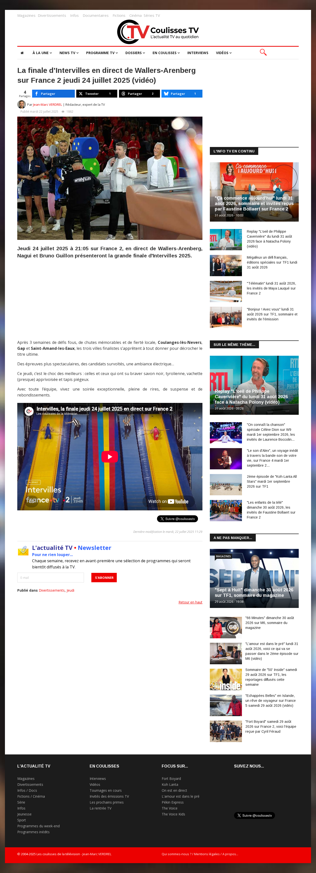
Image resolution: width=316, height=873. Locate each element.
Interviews (197, 52)
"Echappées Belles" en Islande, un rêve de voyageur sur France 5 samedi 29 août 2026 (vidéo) (270, 700)
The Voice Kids (173, 814)
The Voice (170, 808)
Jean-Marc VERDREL (47, 104)
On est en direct (174, 790)
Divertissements (52, 15)
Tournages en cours (106, 790)
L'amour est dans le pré (180, 796)
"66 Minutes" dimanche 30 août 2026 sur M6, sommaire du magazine (269, 623)
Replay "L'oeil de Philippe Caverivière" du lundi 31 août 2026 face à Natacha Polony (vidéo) (251, 397)
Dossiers (133, 52)
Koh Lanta (170, 784)
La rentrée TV (100, 808)
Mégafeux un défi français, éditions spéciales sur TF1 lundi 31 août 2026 (272, 262)
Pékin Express (173, 802)
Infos (74, 15)
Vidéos (222, 52)
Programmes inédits (33, 832)
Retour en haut (190, 602)
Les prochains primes (107, 802)
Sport (21, 820)
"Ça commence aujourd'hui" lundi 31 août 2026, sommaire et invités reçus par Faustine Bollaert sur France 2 (254, 203)
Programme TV (100, 52)
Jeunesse (24, 814)
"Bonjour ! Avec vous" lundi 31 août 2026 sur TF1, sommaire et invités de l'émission (272, 314)
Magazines (26, 15)
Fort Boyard (171, 778)
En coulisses (165, 52)
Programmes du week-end (38, 826)
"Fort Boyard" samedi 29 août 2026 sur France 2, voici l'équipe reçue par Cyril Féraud (270, 726)
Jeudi (70, 590)
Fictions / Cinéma (31, 796)
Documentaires (96, 15)
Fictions (119, 15)
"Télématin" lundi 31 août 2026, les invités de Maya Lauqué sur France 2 (271, 288)
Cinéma (135, 15)
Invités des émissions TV (109, 796)
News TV (67, 52)
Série (21, 802)
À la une (41, 52)
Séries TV (152, 15)
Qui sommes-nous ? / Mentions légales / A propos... (200, 854)
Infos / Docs (27, 790)
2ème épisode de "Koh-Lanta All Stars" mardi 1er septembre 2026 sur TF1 (272, 481)
